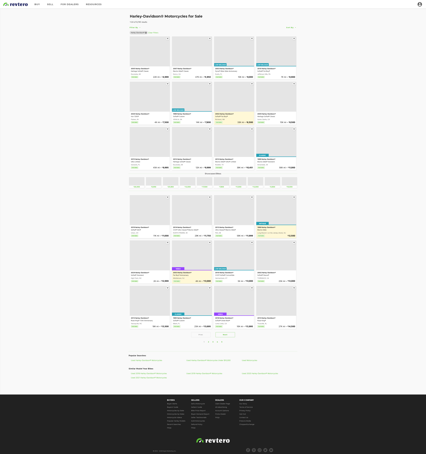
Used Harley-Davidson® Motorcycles (146, 360)
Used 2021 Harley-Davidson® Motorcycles (149, 378)
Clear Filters (153, 33)
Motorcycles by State (175, 411)
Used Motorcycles (249, 360)
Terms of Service (246, 407)
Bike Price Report (198, 411)
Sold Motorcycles (198, 421)
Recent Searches (174, 424)
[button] (137, 33)
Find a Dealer (220, 414)
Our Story (243, 404)
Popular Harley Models (176, 421)
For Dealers (70, 4)
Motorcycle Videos (174, 417)
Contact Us (243, 417)
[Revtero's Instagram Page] (260, 450)
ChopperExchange (246, 424)
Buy (37, 4)
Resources (94, 4)
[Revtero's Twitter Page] (265, 450)
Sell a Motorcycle (198, 404)
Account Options (222, 411)
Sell (50, 4)
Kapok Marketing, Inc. (169, 451)
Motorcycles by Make (175, 414)
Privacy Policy (244, 411)
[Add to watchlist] (167, 38)
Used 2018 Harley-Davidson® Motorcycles (149, 373)
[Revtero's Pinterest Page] (254, 450)
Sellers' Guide (196, 407)
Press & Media (245, 421)
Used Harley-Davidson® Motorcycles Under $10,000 (208, 360)
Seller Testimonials (198, 417)
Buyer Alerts (172, 404)
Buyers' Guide (172, 407)
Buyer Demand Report (200, 414)
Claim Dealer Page (222, 404)
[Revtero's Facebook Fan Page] (248, 450)
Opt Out (242, 414)
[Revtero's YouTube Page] (271, 450)
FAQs (169, 428)
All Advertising (221, 407)
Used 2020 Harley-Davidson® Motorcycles (260, 373)
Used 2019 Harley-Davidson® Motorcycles (204, 373)
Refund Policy (196, 424)
